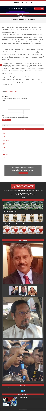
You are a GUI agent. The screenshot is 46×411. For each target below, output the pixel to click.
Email (3, 113)
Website (3, 115)
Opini (3, 150)
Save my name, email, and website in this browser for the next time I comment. (15, 117)
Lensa (4, 146)
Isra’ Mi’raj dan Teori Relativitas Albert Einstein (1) (17, 89)
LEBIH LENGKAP (23, 173)
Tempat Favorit (5, 154)
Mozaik (4, 147)
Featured (4, 139)
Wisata (4, 160)
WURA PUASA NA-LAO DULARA (12, 91)
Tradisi (4, 157)
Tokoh (4, 155)
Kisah (4, 143)
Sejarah (4, 151)
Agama (4, 132)
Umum (4, 158)
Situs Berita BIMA (23, 397)
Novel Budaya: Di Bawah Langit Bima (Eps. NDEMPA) (14, 223)
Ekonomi (4, 137)
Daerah (4, 136)
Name (3, 111)
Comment (3, 100)
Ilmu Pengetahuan (6, 140)
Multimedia (5, 148)
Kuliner (4, 144)
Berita (4, 133)
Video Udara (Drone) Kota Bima (10, 211)
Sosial (4, 153)
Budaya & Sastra (6, 134)
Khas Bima (4, 141)
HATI (4, 236)
